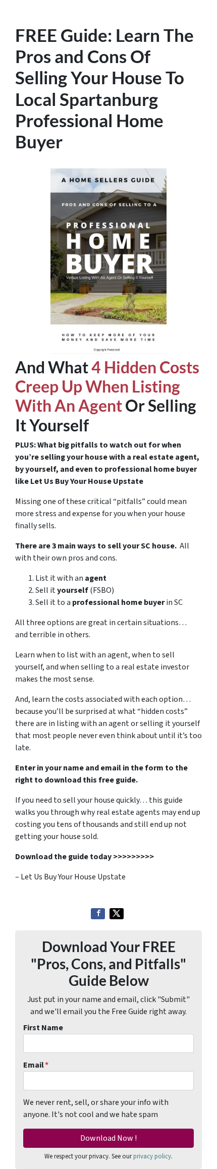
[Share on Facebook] (98, 913)
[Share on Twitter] (117, 913)
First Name (43, 1027)
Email (35, 1065)
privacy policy (152, 1156)
